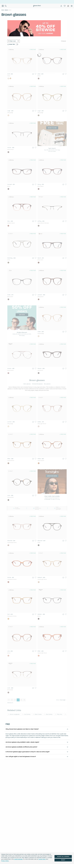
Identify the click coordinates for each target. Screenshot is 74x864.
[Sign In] (61, 6)
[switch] (16, 44)
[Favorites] (64, 6)
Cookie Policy (42, 859)
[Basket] (71, 6)
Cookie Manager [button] (18, 859)
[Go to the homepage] (37, 6)
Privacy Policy (5, 861)
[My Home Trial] (68, 6)
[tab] (37, 729)
